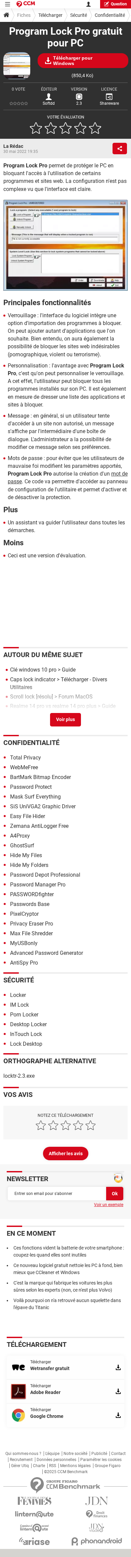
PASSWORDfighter (32, 894)
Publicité (99, 1453)
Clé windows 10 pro (33, 670)
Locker (18, 995)
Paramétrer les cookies (101, 1459)
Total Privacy (25, 757)
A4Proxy (20, 836)
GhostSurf (22, 845)
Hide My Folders (29, 865)
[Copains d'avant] (34, 1528)
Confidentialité (110, 15)
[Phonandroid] (97, 1541)
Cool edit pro (25, 715)
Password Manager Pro (38, 884)
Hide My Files (26, 855)
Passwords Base (29, 904)
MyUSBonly (24, 943)
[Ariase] (34, 1541)
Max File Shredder (31, 933)
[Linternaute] (34, 1514)
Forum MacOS (75, 696)
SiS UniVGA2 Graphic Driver (43, 806)
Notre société (75, 1453)
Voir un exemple (108, 1204)
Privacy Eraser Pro (31, 923)
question (119, 4)
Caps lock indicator (32, 679)
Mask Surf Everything (35, 796)
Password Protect (31, 787)
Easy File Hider (27, 816)
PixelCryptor (24, 914)
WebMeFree (24, 767)
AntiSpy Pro (24, 963)
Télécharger (50, 15)
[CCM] (25, 4)
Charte (39, 1465)
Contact (118, 1453)
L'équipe (52, 1453)
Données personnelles (56, 1459)
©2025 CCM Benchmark (66, 1471)
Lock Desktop (26, 1044)
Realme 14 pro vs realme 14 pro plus (53, 706)
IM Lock (19, 1005)
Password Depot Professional (45, 875)
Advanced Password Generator (46, 953)
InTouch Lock (26, 1034)
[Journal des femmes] (34, 1501)
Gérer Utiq (20, 1465)
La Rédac (13, 146)
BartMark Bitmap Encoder (40, 777)
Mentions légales (75, 1465)
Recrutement (21, 1459)
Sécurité (78, 15)
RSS (52, 1465)
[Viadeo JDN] (97, 1528)
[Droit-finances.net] (97, 1514)
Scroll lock (22, 696)
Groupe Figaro (108, 1465)
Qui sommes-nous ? (23, 1453)
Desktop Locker (28, 1024)
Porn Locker (24, 1014)
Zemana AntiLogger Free (39, 826)
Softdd (49, 103)
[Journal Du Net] (97, 1501)
